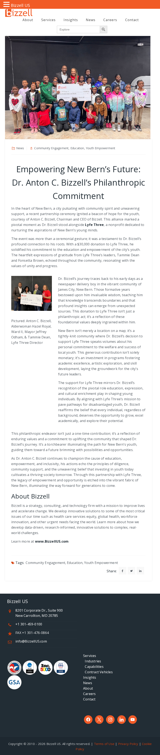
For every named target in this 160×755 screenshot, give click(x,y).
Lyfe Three (94, 224)
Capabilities (93, 666)
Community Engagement (45, 562)
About (27, 20)
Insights (71, 20)
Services (48, 20)
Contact (132, 20)
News (90, 20)
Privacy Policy (128, 744)
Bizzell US (20, 5)
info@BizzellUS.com (31, 641)
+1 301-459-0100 (28, 624)
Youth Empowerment (101, 562)
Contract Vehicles (98, 672)
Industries (92, 661)
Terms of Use (104, 744)
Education (75, 562)
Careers (110, 20)
